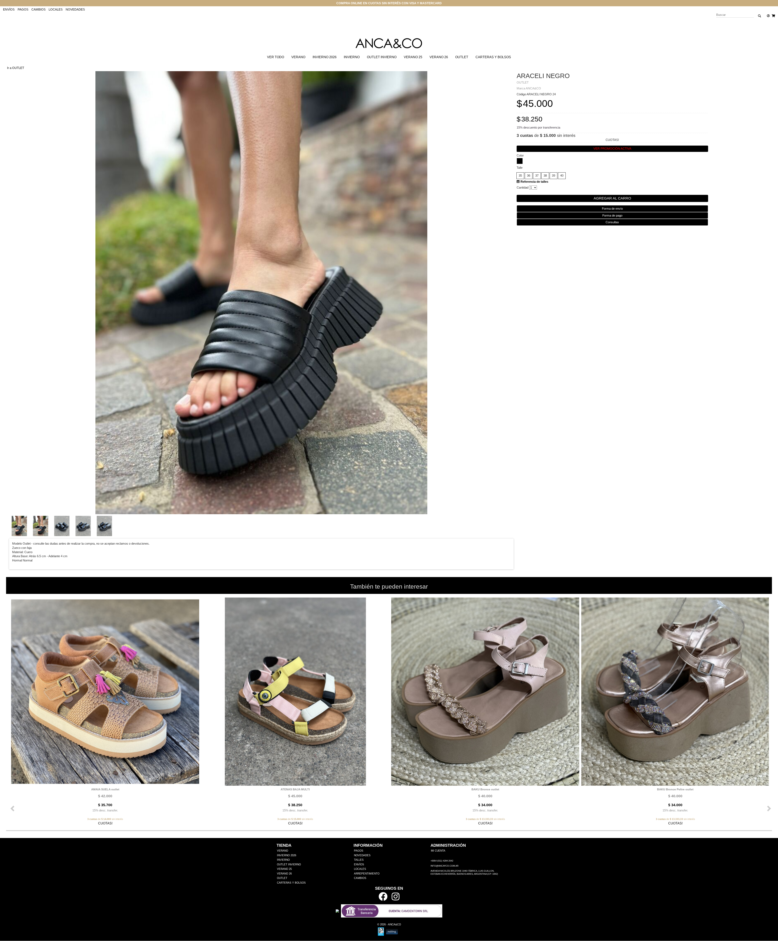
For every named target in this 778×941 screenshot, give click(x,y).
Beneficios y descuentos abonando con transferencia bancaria (389, 3)
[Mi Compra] (772, 15)
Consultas (612, 222)
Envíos (9, 9)
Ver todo (275, 57)
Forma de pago (612, 215)
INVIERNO (352, 57)
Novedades (75, 9)
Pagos (23, 9)
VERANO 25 (413, 57)
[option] (104, 711)
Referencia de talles (534, 181)
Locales (56, 9)
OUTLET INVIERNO (381, 57)
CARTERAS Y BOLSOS (493, 57)
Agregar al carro (612, 198)
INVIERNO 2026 (325, 57)
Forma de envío (612, 208)
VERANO (298, 57)
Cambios (38, 9)
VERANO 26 (439, 57)
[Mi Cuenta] (767, 15)
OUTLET (461, 57)
